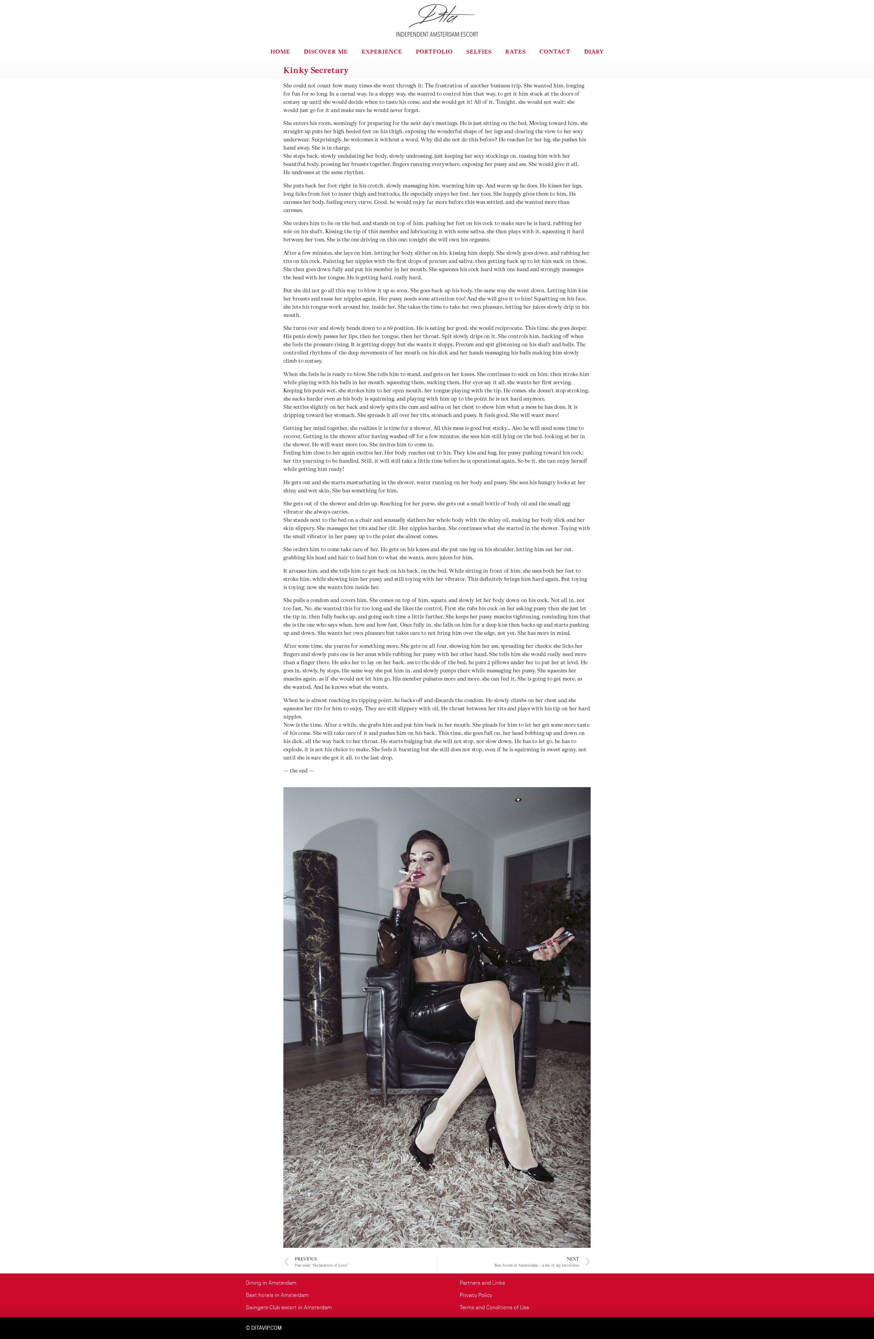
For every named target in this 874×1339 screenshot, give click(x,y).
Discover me (326, 52)
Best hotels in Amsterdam (277, 1295)
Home (280, 52)
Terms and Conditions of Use (494, 1307)
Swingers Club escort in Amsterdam (289, 1307)
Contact (554, 52)
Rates (515, 52)
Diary (594, 52)
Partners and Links (482, 1283)
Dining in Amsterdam (271, 1283)
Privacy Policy (476, 1295)
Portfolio (434, 52)
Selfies (479, 52)
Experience (382, 52)
